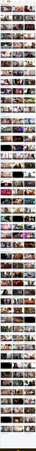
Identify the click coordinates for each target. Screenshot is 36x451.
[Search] (32, 1)
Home (9, 1)
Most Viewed (20, 1)
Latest (12, 1)
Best (15, 1)
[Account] (34, 1)
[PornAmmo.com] (3, 1)
